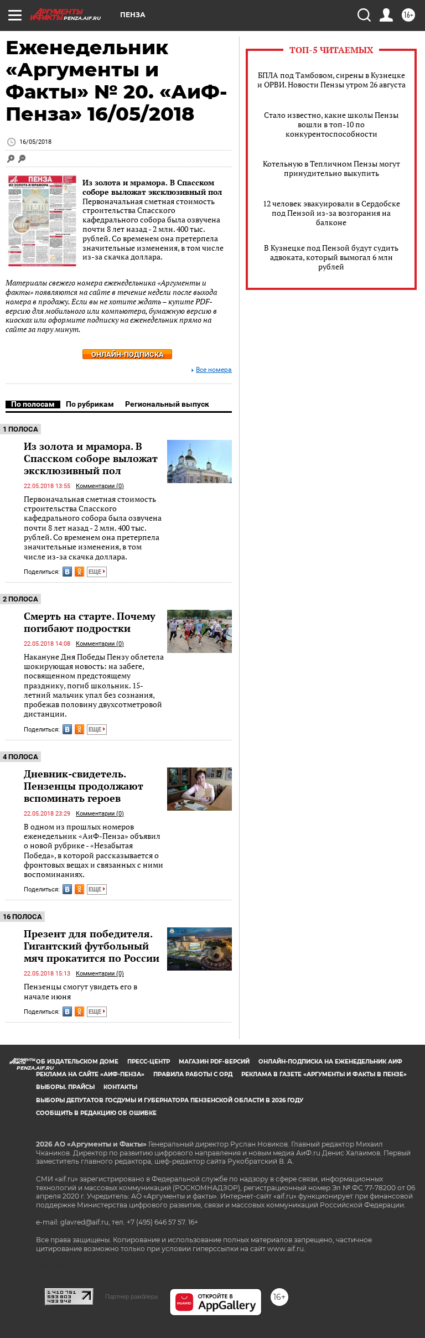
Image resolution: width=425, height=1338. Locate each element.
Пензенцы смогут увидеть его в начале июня (80, 991)
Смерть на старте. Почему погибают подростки (90, 622)
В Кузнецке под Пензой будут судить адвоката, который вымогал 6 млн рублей (331, 257)
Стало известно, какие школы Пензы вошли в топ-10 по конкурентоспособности (331, 124)
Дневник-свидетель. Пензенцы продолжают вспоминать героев (83, 786)
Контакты (120, 1087)
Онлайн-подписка (127, 354)
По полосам (33, 404)
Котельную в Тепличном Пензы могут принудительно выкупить (331, 168)
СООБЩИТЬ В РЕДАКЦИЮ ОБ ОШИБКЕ (96, 1113)
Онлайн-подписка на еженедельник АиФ (330, 1061)
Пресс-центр (148, 1061)
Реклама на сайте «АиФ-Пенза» (90, 1074)
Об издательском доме (77, 1061)
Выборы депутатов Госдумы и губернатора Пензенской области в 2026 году (169, 1100)
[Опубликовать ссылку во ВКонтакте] (67, 572)
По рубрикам (90, 404)
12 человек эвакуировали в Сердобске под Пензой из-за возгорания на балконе (331, 213)
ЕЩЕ (96, 571)
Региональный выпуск (167, 404)
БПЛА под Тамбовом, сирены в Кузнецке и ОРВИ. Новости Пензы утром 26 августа (331, 79)
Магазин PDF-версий (214, 1061)
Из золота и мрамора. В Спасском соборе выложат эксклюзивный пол (152, 187)
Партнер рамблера (131, 1296)
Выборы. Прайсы (65, 1087)
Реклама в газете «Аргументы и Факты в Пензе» (324, 1074)
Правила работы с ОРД (192, 1074)
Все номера (214, 370)
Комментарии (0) (100, 486)
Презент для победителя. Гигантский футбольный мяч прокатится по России (91, 945)
